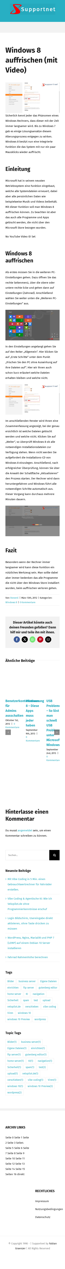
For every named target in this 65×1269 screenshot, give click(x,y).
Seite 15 (20, 1169)
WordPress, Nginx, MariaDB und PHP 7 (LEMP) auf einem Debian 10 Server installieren (31, 943)
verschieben (31, 1006)
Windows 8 (11, 602)
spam (26, 1000)
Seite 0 (9, 1137)
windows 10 (24, 1013)
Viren (10, 1013)
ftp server (28, 987)
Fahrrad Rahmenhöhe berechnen (28, 957)
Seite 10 (10, 1158)
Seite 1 (18, 1137)
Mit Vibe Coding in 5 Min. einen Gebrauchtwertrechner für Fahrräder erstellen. (30, 884)
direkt (20, 1174)
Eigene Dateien (48, 981)
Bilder (10, 981)
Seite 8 (11, 1153)
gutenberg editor (48, 987)
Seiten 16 (10, 1174)
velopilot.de (14, 1006)
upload (46, 1000)
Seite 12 (10, 1163)
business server (27, 981)
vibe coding (49, 1006)
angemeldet (25, 830)
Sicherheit (12, 1000)
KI (27, 994)
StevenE (14, 597)
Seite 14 (10, 1169)
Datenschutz (42, 1217)
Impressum (42, 1201)
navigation (38, 994)
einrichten (13, 987)
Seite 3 (11, 1142)
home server (14, 994)
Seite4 (19, 1142)
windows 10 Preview (18, 1019)
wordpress (40, 1019)
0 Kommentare (27, 602)
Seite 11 (20, 1158)
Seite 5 (9, 1148)
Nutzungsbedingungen (49, 1209)
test (36, 1000)
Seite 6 (18, 1148)
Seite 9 (20, 1153)
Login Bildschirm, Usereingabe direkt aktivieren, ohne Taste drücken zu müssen (30, 923)
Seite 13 (20, 1163)
